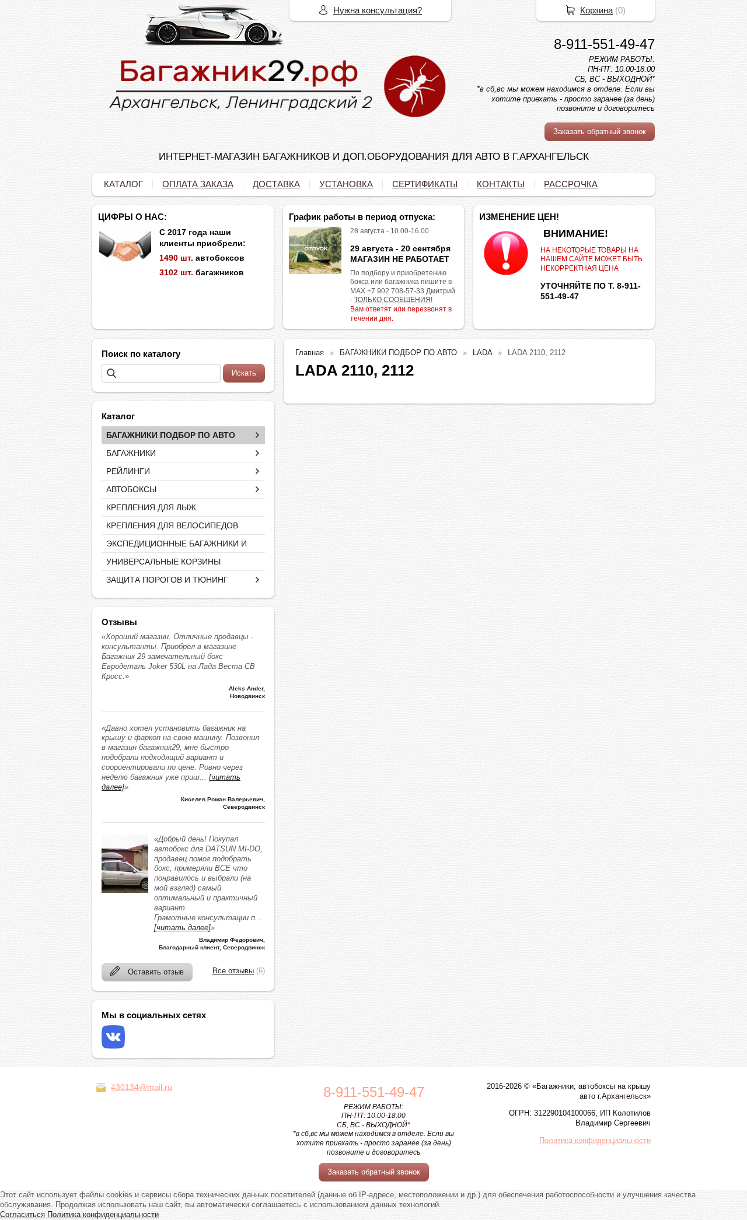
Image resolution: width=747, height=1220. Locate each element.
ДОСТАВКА (276, 184)
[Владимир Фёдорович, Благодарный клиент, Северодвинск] (125, 890)
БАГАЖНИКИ (131, 453)
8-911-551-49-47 (604, 44)
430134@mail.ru (141, 1087)
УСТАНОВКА (346, 184)
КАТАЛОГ (123, 184)
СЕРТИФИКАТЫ (425, 184)
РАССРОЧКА (571, 184)
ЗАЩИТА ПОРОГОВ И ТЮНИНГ (167, 579)
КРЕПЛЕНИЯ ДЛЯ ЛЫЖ (151, 507)
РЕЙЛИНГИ (128, 471)
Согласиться (22, 1214)
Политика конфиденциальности (595, 1140)
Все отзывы (233, 970)
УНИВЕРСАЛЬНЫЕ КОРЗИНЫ (163, 561)
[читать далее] (182, 927)
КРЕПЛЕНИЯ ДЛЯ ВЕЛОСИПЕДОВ (172, 525)
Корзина (596, 10)
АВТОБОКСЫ (131, 489)
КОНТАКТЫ (501, 184)
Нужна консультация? (377, 10)
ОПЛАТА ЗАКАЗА (197, 184)
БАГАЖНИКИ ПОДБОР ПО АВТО (170, 435)
